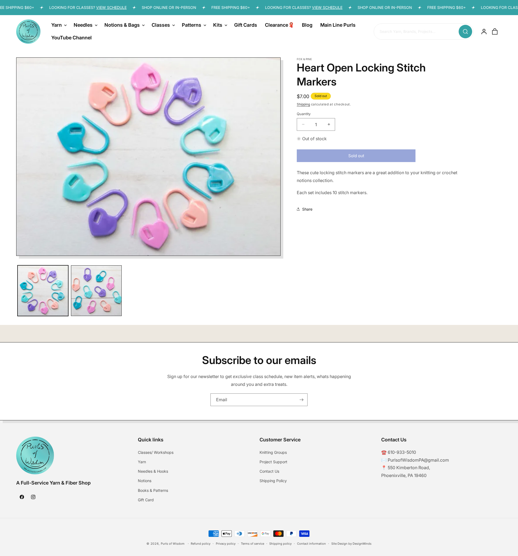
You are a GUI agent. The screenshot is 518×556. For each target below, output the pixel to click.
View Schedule (101, 7)
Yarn (142, 461)
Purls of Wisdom (173, 543)
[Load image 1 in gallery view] (43, 290)
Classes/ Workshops (155, 452)
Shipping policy (280, 543)
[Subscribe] (301, 399)
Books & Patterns (153, 490)
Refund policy (200, 543)
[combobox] (423, 32)
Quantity (304, 113)
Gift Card (146, 499)
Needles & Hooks (153, 471)
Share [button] (307, 209)
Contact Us (269, 471)
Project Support (273, 461)
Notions (144, 480)
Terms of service (252, 543)
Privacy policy (226, 543)
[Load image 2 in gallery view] (96, 290)
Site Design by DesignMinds (351, 543)
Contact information (311, 543)
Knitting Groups (273, 452)
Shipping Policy (273, 480)
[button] (58, 25)
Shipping (303, 104)
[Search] (465, 31)
